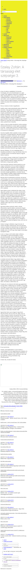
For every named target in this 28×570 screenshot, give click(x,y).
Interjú (8, 40)
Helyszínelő (6, 35)
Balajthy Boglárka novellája (6, 454)
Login (4, 9)
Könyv (7, 28)
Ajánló (5, 60)
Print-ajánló (9, 22)
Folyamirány (9, 56)
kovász (7, 53)
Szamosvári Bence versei (6, 504)
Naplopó (8, 55)
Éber (7, 49)
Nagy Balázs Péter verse (6, 446)
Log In (4, 540)
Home (2, 60)
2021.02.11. (19, 81)
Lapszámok (6, 44)
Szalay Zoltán (19, 406)
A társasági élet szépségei (9, 406)
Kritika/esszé (6, 26)
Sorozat (8, 32)
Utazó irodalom (10, 41)
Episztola (8, 20)
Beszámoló (8, 37)
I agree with (8, 560)
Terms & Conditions (16, 560)
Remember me (17, 547)
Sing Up (5, 561)
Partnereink (6, 46)
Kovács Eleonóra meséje (5, 413)
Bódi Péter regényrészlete (6, 461)
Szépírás (8, 19)
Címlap (5, 16)
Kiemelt (11, 81)
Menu (2, 13)
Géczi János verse (4, 488)
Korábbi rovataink (7, 47)
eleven (7, 52)
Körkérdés (8, 38)
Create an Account (7, 541)
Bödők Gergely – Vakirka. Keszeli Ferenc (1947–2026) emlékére (13, 422)
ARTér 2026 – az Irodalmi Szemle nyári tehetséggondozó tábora (13, 497)
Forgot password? (7, 547)
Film (7, 31)
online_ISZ (10, 474)
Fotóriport (8, 43)
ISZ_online (3, 82)
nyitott (7, 50)
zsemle (8, 25)
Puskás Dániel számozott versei (7, 439)
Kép (7, 29)
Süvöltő (5, 34)
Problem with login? (8, 554)
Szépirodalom (6, 17)
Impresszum (6, 58)
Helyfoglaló (9, 23)
